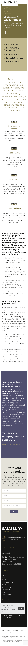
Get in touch (6, 590)
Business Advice (7, 582)
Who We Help (6, 587)
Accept (21, 608)
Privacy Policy (6, 594)
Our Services (6, 580)
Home (4, 575)
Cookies (4, 592)
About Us (5, 577)
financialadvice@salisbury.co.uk (10, 552)
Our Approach (6, 585)
